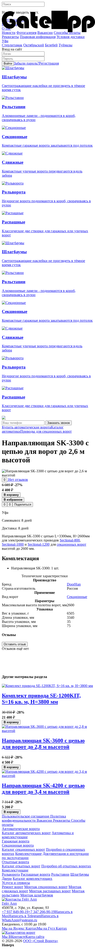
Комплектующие (28, 854)
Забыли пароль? (26, 63)
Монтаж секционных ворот (46, 887)
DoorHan (74, 584)
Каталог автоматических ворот (26, 833)
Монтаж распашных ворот (50, 891)
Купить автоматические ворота (26, 427)
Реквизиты (61, 820)
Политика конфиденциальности (34, 818)
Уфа (5, 41)
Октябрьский (33, 45)
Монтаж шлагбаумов (36, 895)
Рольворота (11, 874)
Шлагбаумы (79, 874)
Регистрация (49, 63)
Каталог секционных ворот (23, 849)
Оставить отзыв (15, 644)
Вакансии (44, 820)
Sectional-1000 (13, 544)
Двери (7, 879)
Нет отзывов (17, 480)
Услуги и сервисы (16, 883)
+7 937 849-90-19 (15, 912)
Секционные (77, 597)
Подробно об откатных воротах (66, 866)
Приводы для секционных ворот (46, 431)
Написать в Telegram (25, 916)
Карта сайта (35, 937)
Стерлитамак (12, 45)
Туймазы (65, 45)
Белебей (51, 45)
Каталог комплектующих (32, 879)
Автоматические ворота (21, 829)
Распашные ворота (35, 874)
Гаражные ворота (15, 841)
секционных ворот (71, 544)
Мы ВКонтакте (14, 937)
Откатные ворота (15, 862)
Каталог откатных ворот (21, 866)
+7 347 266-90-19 (41, 912)
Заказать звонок (58, 423)
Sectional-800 (70, 540)
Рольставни (60, 874)
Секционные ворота (18, 845)
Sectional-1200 (39, 544)
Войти (8, 63)
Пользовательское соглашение (25, 816)
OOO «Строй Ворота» (40, 941)
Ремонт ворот (12, 887)
